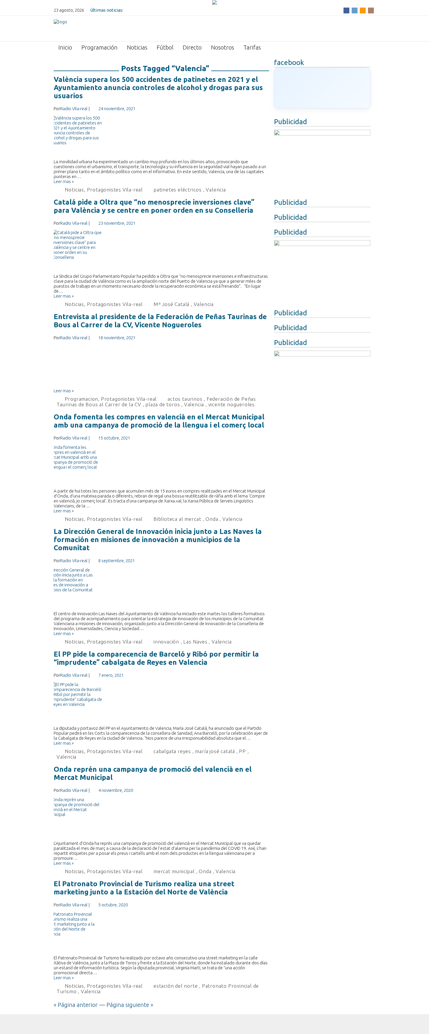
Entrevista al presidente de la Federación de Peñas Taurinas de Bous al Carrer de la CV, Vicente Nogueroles (160, 321)
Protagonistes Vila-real (115, 189)
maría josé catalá (215, 751)
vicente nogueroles (231, 404)
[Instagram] (371, 10)
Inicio (65, 47)
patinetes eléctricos (178, 189)
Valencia (216, 189)
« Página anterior (76, 1004)
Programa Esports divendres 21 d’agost (163, 10)
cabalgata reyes (172, 751)
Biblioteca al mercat (177, 519)
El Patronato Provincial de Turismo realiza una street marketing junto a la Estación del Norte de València (144, 888)
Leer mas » (64, 181)
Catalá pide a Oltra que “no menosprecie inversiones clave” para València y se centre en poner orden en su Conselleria (154, 206)
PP (242, 751)
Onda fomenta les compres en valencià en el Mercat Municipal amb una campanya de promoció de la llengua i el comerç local (159, 421)
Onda (211, 519)
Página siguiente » (130, 1004)
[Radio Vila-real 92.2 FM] (60, 28)
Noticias (137, 47)
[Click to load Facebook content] (322, 88)
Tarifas (252, 47)
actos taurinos (185, 399)
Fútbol (165, 47)
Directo (192, 47)
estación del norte (176, 986)
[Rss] (363, 10)
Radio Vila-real (74, 108)
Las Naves (195, 641)
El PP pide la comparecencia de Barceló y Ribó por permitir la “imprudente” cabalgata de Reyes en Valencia (156, 658)
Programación (99, 47)
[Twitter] (354, 10)
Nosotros (222, 47)
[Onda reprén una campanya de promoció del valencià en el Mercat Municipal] (161, 819)
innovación (166, 641)
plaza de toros (162, 404)
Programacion (81, 399)
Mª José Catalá (171, 304)
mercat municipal (174, 871)
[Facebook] (346, 10)
